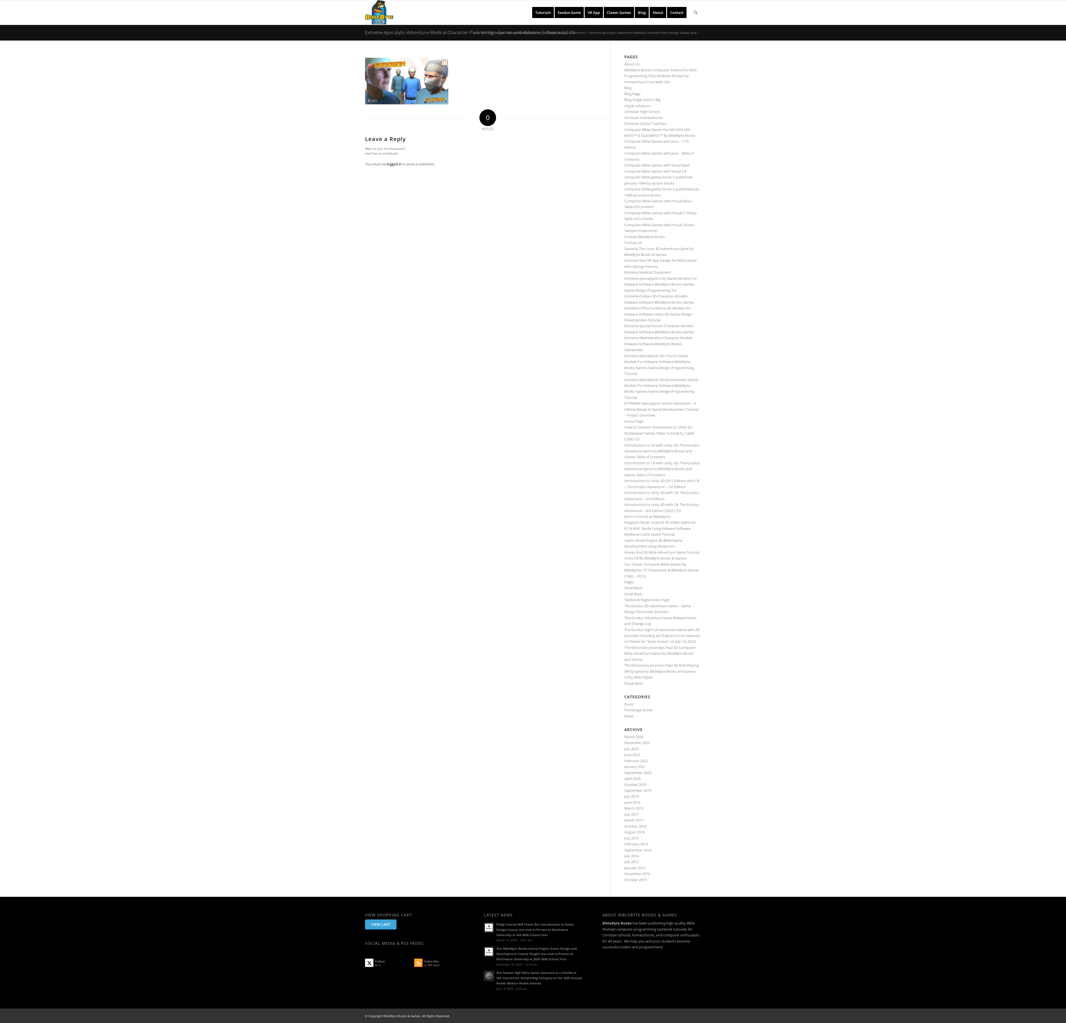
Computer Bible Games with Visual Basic (657, 165)
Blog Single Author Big (642, 99)
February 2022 (636, 760)
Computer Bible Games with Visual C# (655, 171)
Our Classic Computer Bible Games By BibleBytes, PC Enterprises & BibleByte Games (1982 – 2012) (661, 570)
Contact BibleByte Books (644, 236)
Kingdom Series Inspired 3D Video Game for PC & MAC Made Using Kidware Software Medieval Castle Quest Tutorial (660, 528)
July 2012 (631, 861)
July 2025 (631, 748)
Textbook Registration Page (647, 599)
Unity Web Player (638, 677)
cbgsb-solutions (637, 105)
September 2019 (637, 790)
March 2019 (633, 808)
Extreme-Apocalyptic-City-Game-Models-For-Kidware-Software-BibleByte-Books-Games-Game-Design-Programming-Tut (661, 284)
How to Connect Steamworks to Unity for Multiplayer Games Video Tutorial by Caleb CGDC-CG (659, 433)
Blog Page (632, 93)
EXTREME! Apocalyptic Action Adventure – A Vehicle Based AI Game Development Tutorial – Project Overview (661, 409)
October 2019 (635, 784)
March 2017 (633, 820)
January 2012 (634, 867)
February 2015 (636, 843)
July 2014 (631, 855)
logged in (394, 164)
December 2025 (637, 742)
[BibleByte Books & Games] (379, 12)
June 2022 (632, 754)
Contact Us (633, 242)
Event (629, 704)
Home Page (633, 421)
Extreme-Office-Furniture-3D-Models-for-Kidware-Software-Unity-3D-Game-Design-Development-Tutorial (658, 314)
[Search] (695, 12)
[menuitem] (543, 12)
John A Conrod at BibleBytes (647, 516)
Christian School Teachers (645, 123)
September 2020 (637, 772)
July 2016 (631, 838)
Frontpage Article (638, 709)
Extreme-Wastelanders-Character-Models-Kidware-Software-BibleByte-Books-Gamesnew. (658, 343)
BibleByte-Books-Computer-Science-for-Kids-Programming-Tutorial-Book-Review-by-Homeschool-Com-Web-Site (661, 75)
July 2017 (631, 814)
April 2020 (632, 778)
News (628, 716)
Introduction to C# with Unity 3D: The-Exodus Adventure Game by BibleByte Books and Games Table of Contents (661, 451)
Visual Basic (633, 683)
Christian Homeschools (643, 117)
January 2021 (634, 766)
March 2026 (633, 736)
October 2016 (635, 826)
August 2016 (634, 832)
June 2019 (632, 802)
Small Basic (633, 587)
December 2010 (637, 873)
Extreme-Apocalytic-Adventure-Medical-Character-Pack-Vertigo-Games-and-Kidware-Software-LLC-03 (470, 32)
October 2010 (635, 879)
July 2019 (631, 796)
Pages (629, 581)
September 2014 (637, 850)
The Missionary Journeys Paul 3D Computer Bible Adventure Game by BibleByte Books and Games (660, 653)
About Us (632, 64)
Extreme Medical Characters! (647, 272)
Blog (628, 87)
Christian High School (642, 111)
